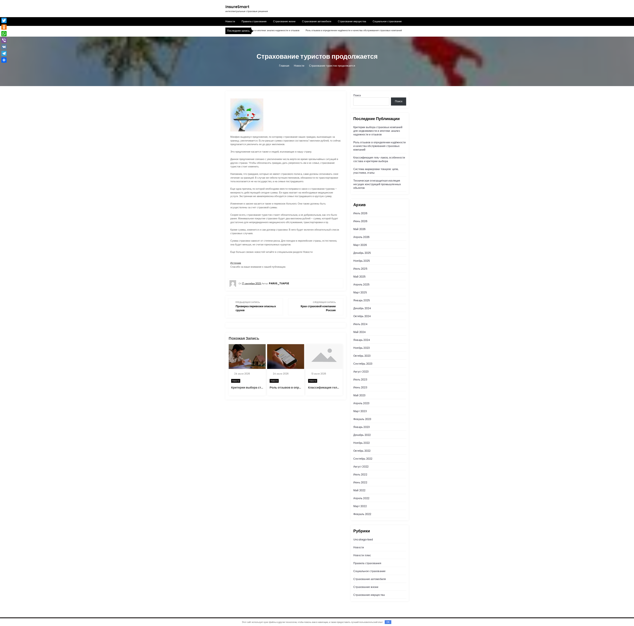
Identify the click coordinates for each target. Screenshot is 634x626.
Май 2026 (359, 229)
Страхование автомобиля (316, 21)
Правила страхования (254, 21)
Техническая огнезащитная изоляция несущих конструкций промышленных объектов (377, 184)
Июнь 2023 (360, 387)
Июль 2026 (360, 213)
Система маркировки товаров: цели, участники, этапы (376, 171)
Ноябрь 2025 (361, 261)
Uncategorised (363, 539)
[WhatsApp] (4, 33)
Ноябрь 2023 (361, 348)
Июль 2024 (360, 324)
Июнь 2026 (360, 221)
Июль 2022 (360, 474)
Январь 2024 (361, 340)
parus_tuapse (279, 283)
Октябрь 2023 (361, 356)
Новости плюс (362, 555)
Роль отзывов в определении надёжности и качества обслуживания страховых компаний (334, 30)
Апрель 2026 (361, 237)
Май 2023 (359, 395)
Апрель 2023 (361, 403)
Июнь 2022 (360, 482)
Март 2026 (360, 245)
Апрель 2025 (361, 284)
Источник (235, 263)
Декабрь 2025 (362, 253)
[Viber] (4, 40)
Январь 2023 (361, 427)
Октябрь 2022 (361, 451)
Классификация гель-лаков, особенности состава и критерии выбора (379, 159)
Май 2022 (359, 490)
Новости (230, 21)
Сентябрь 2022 (362, 459)
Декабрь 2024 (362, 308)
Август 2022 (361, 467)
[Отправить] (4, 60)
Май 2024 (359, 332)
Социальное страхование (387, 21)
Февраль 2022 (362, 514)
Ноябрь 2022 (361, 443)
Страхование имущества (352, 21)
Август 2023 (361, 372)
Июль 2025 (360, 269)
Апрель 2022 (361, 498)
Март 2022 (360, 506)
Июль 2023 (360, 379)
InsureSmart (237, 6)
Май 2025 (359, 277)
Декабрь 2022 (362, 435)
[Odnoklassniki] (4, 27)
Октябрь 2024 (362, 316)
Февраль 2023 (362, 419)
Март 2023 (360, 411)
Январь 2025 (361, 300)
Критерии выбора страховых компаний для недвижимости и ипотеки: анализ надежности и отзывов (377, 130)
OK (388, 622)
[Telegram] (4, 53)
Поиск (357, 95)
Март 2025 (360, 292)
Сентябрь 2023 (362, 364)
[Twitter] (4, 20)
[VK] (4, 47)
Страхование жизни (284, 21)
